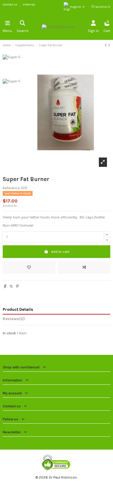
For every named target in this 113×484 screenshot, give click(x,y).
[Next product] (109, 45)
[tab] (56, 319)
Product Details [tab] (18, 309)
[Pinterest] (17, 286)
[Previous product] (106, 45)
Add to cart (60, 252)
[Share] (5, 286)
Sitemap (29, 4)
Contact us (10, 4)
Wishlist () (102, 7)
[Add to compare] (84, 267)
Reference (11, 188)
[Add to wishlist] (29, 267)
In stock (9, 333)
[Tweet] (11, 286)
